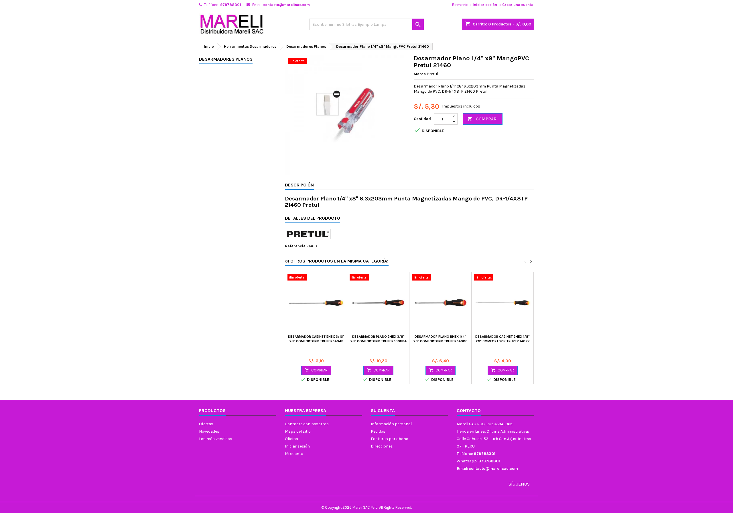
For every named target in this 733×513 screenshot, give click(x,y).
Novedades (209, 431)
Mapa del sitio (298, 431)
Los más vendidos (215, 438)
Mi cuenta (294, 453)
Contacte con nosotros (307, 423)
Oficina (291, 438)
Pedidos (378, 431)
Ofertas (206, 423)
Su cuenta (383, 410)
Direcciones (382, 446)
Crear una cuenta (517, 5)
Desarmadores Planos (226, 59)
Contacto (469, 410)
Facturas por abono (389, 438)
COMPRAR (481, 119)
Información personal (391, 423)
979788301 (230, 5)
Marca (420, 73)
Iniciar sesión (485, 5)
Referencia (295, 246)
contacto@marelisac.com (286, 5)
